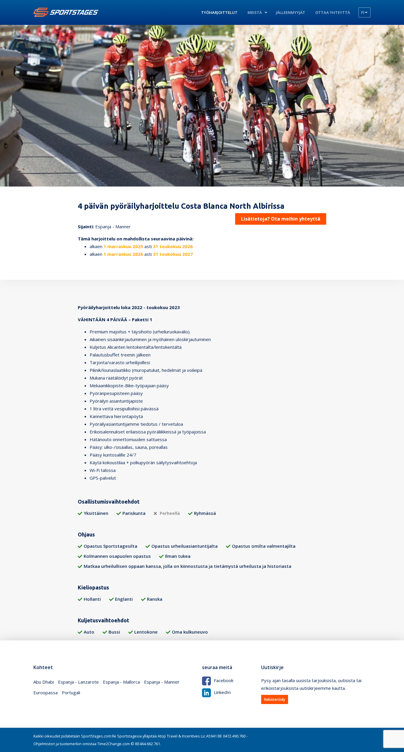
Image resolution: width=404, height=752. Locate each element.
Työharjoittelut (219, 12)
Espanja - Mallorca (121, 682)
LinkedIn (222, 692)
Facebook (223, 680)
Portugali (71, 692)
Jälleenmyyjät (290, 12)
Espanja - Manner (162, 682)
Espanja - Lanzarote (78, 682)
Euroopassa (45, 692)
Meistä (255, 12)
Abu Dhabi (43, 682)
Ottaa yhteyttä (332, 12)
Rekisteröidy (274, 699)
